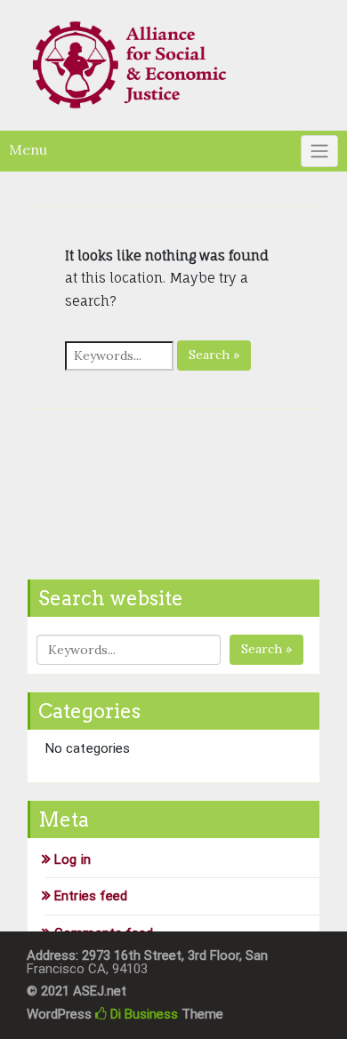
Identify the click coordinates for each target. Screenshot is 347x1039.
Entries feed (90, 896)
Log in (72, 859)
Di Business (142, 1014)
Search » (214, 355)
